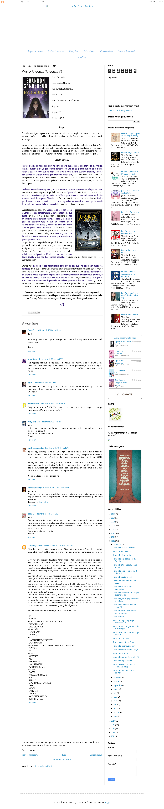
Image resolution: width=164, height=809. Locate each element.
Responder (32, 351)
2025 (113, 514)
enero (116, 716)
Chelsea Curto (119, 353)
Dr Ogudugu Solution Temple (38, 546)
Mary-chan (32, 422)
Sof (29, 383)
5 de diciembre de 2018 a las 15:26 (49, 422)
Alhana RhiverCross (35, 488)
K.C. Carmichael (119, 373)
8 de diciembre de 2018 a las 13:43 (45, 514)
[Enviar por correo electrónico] (29, 312)
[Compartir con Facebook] (36, 312)
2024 (113, 518)
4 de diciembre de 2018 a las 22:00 (48, 330)
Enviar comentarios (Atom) (42, 766)
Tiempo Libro (43, 502)
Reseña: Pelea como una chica (124, 548)
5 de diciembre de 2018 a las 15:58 (56, 448)
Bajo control (119, 351)
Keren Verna (32, 359)
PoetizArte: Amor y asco (130, 212)
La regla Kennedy (121, 371)
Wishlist (82, 57)
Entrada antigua (96, 755)
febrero (117, 712)
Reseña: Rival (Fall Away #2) (123, 661)
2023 (113, 522)
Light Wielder (119, 361)
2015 (113, 729)
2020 (113, 534)
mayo (116, 701)
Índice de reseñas (56, 51)
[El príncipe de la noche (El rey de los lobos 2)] (112, 347)
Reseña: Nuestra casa (129, 315)
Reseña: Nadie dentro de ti (123, 552)
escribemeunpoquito (35, 448)
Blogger (107, 802)
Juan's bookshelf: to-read (125, 338)
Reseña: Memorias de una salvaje (125, 650)
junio (115, 697)
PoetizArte (73, 51)
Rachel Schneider (119, 363)
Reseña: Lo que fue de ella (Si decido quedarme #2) (130, 295)
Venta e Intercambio (127, 51)
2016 (113, 725)
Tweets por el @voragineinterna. (120, 111)
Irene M (31, 330)
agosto (116, 689)
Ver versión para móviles (62, 760)
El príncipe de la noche (123, 342)
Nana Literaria (33, 404)
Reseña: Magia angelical (130, 153)
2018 (113, 541)
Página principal (35, 51)
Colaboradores (106, 51)
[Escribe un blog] (31, 312)
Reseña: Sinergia (119, 617)
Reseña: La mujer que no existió (124, 646)
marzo (116, 709)
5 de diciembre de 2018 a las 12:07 (52, 404)
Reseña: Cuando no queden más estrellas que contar (129, 274)
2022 (113, 526)
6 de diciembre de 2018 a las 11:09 (56, 488)
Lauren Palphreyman (120, 344)
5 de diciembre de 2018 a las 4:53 (43, 383)
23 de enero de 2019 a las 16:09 (61, 546)
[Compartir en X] (34, 312)
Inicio (64, 755)
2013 (113, 736)
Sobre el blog (89, 51)
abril (115, 705)
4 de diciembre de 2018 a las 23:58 (50, 359)
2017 (113, 721)
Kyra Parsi (118, 385)
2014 (113, 733)
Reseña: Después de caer (122, 577)
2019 (113, 537)
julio (115, 693)
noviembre (117, 678)
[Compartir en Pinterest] (39, 312)
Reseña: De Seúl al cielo (122, 555)
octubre (117, 682)
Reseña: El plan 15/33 (121, 639)
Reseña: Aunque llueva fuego (123, 642)
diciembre (117, 545)
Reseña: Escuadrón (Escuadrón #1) (126, 657)
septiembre (118, 686)
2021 (113, 530)
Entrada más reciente (30, 755)
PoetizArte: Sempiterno (121, 654)
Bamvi (30, 514)
